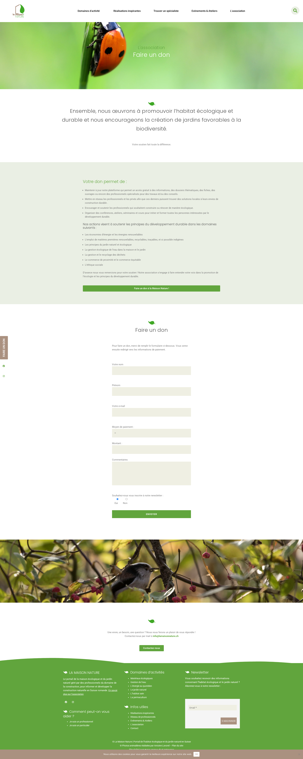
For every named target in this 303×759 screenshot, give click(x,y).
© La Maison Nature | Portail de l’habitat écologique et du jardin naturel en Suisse (151, 741)
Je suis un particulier (79, 725)
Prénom (116, 385)
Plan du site (177, 745)
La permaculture (139, 697)
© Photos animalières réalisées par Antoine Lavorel (144, 745)
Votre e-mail (118, 406)
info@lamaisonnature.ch (165, 636)
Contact (134, 728)
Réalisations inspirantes (142, 713)
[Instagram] (73, 702)
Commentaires (120, 459)
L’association (137, 724)
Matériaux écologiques (142, 678)
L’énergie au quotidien (141, 686)
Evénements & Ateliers (141, 720)
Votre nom (117, 364)
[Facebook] (66, 702)
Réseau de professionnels (143, 717)
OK (196, 754)
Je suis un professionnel (81, 721)
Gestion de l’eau (138, 682)
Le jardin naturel (138, 689)
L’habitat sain (137, 693)
